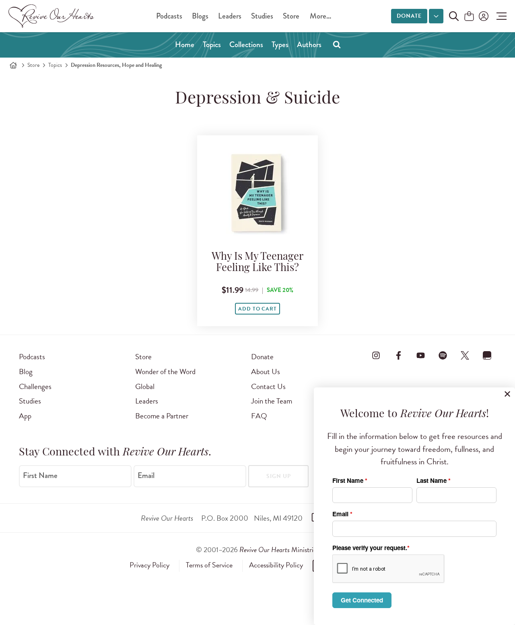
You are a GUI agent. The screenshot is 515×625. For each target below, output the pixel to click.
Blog (26, 371)
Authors (309, 44)
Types (280, 44)
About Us (265, 371)
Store (291, 15)
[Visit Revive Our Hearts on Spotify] (442, 355)
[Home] (13, 65)
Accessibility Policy (276, 565)
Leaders (229, 15)
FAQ (259, 416)
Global (144, 386)
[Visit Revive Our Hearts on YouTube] (420, 355)
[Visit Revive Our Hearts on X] (465, 355)
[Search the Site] (454, 16)
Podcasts (169, 15)
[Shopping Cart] (469, 16)
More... (320, 15)
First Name (40, 475)
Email (146, 475)
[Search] (337, 44)
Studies (262, 15)
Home (184, 44)
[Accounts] (482, 16)
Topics (212, 44)
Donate (409, 16)
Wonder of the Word (165, 371)
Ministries (279, 549)
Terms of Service (209, 565)
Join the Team (271, 401)
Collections (246, 44)
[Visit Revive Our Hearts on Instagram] (376, 355)
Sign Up (278, 476)
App (25, 416)
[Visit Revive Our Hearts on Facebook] (398, 355)
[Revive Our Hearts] (52, 16)
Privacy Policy (149, 565)
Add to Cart (257, 309)
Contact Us (268, 386)
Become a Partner (161, 416)
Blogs (200, 15)
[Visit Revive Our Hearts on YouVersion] (487, 355)
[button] (499, 16)
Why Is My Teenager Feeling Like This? (257, 262)
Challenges (35, 386)
